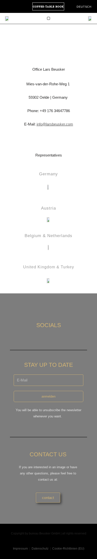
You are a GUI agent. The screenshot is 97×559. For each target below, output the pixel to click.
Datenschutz (40, 548)
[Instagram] (7, 6)
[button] (48, 18)
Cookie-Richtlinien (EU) (68, 548)
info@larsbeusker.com (55, 124)
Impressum (20, 548)
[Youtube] (16, 6)
